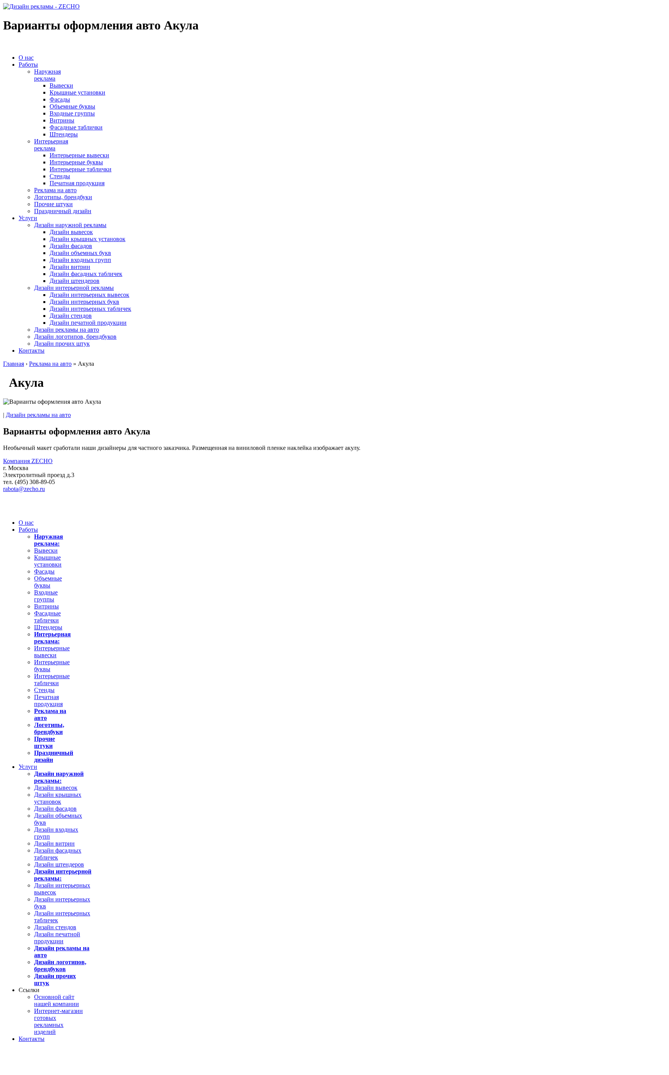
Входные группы (72, 113)
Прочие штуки (53, 204)
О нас (26, 57)
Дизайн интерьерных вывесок (89, 294)
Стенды (60, 176)
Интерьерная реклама (51, 145)
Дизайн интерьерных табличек (90, 308)
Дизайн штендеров (74, 280)
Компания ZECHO (28, 461)
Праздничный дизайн (62, 211)
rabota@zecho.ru (24, 489)
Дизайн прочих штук (62, 343)
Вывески (61, 85)
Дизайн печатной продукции (88, 322)
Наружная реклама (47, 75)
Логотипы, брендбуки (63, 197)
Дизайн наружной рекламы (70, 225)
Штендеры (64, 134)
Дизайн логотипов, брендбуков (75, 336)
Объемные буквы (72, 106)
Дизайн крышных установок (87, 239)
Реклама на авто (55, 190)
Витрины (62, 120)
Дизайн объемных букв (80, 253)
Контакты (32, 350)
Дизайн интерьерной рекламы (74, 287)
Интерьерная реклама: (52, 637)
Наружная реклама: (48, 540)
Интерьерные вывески (79, 155)
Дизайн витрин (70, 267)
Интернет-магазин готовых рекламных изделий (58, 1021)
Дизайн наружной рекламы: (59, 777)
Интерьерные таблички (81, 169)
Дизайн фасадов (71, 246)
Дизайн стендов (71, 315)
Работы (28, 64)
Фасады (60, 99)
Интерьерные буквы (76, 162)
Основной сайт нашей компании (56, 1000)
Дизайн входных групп (80, 260)
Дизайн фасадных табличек (86, 273)
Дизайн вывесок (71, 232)
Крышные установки (77, 92)
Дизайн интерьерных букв (84, 301)
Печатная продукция (77, 183)
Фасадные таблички (76, 127)
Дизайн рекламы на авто (66, 329)
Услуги (28, 218)
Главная (13, 363)
